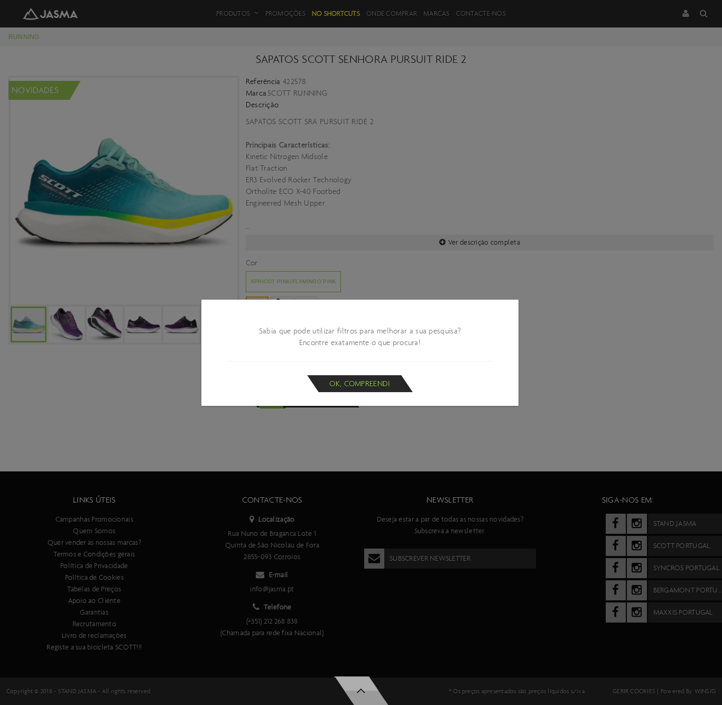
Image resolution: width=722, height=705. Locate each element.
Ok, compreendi (359, 383)
